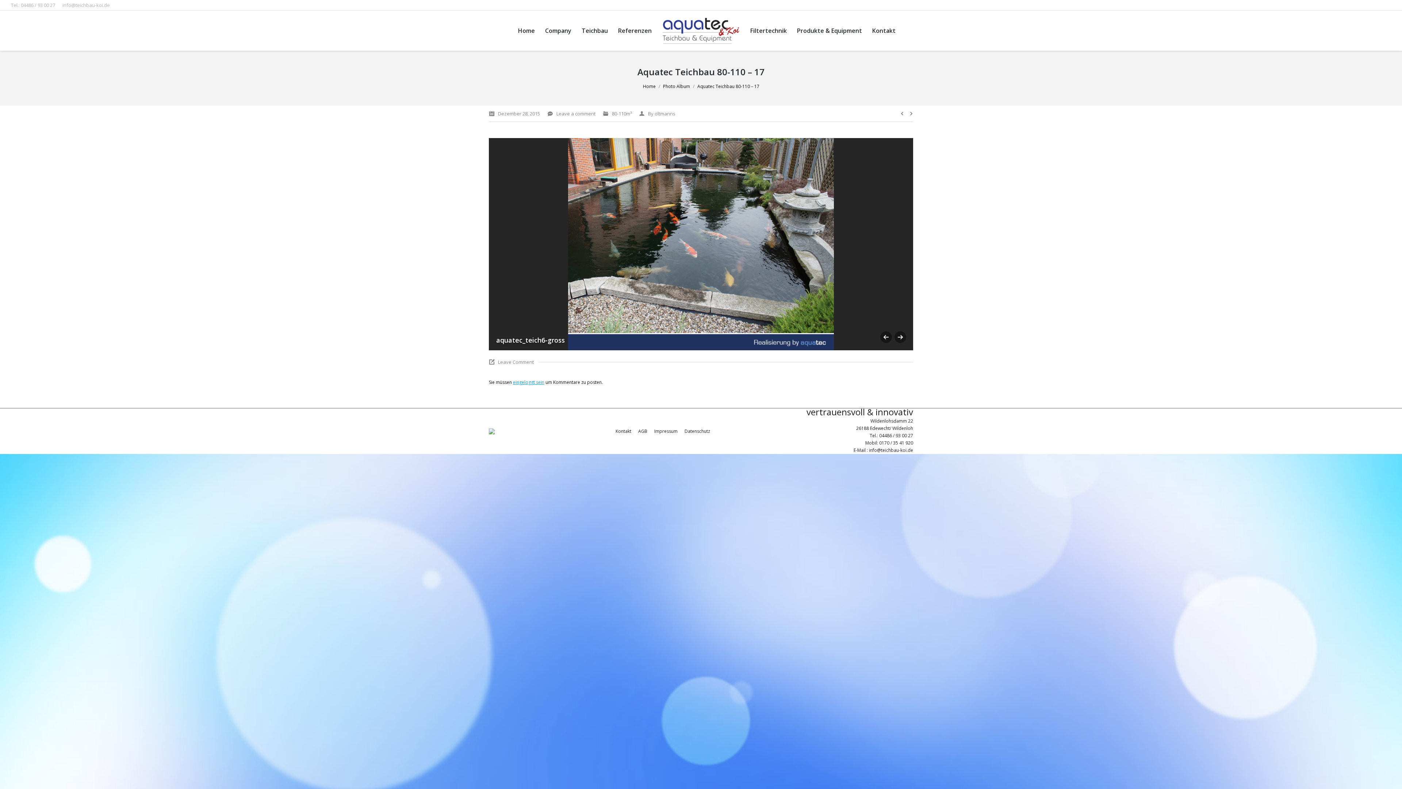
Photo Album (676, 86)
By (661, 113)
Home (649, 86)
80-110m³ (622, 113)
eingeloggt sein (528, 382)
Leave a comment (575, 113)
